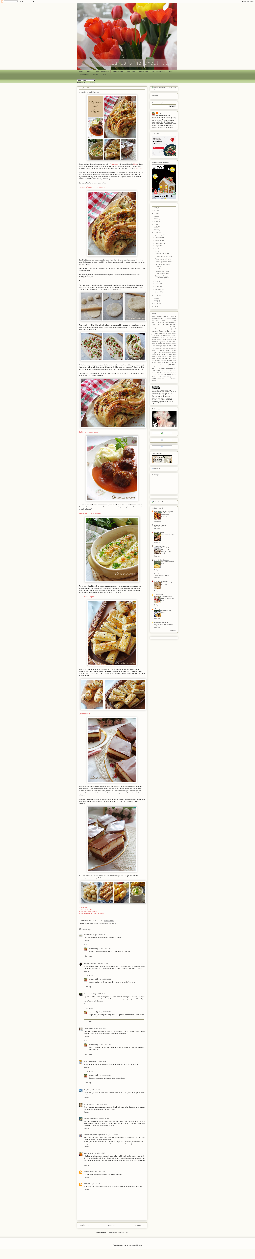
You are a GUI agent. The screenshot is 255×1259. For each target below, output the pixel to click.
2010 (155, 303)
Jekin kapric (158, 609)
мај (156, 281)
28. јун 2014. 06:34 (99, 935)
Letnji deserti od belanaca (163, 269)
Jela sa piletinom (143, 71)
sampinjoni (169, 368)
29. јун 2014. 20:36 (105, 1075)
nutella (153, 358)
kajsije (160, 341)
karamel (174, 341)
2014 (155, 232)
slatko (170, 371)
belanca (158, 320)
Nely (85, 1090)
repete (161, 366)
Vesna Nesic (88, 935)
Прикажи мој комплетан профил (162, 127)
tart (162, 375)
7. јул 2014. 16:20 (96, 1183)
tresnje (169, 377)
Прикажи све (173, 630)
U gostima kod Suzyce (162, 253)
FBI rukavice (89, 923)
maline (164, 352)
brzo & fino (163, 322)
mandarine (168, 352)
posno (168, 362)
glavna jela (105, 923)
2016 (155, 227)
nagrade (169, 356)
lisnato (167, 350)
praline (154, 365)
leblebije (153, 350)
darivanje (159, 327)
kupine (153, 348)
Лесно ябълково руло (167, 534)
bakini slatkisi (168, 318)
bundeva (170, 322)
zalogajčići (170, 378)
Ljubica (174, 350)
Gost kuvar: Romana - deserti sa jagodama (162, 276)
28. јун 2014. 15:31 (99, 994)
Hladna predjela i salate (102, 71)
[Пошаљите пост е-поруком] (101, 920)
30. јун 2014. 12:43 (102, 1118)
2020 (155, 216)
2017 (155, 224)
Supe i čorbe (131, 71)
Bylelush (87, 1183)
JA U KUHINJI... (159, 595)
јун (156, 251)
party (171, 358)
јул (156, 248)
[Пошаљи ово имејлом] (105, 921)
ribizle (168, 367)
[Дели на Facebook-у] (111, 921)
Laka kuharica (88, 1028)
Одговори (87, 940)
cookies (173, 324)
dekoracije (165, 327)
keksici (163, 343)
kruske (164, 347)
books (163, 320)
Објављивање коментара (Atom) (118, 1232)
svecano (157, 375)
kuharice (169, 347)
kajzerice (164, 341)
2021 (155, 213)
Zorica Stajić (88, 994)
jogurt (153, 341)
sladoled (164, 371)
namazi (174, 356)
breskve (174, 320)
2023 (155, 208)
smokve (154, 373)
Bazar (153, 320)
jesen (174, 339)
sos (163, 372)
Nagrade (95, 74)
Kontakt (104, 74)
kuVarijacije (158, 348)
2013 (155, 295)
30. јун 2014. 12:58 (111, 1134)
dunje (170, 329)
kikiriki (174, 343)
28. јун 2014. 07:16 (101, 963)
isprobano (112, 923)
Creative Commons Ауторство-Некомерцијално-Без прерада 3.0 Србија (164, 393)
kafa (156, 341)
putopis (158, 366)
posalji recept (161, 362)
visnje (162, 379)
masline (174, 352)
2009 (155, 306)
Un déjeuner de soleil (161, 622)
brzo (157, 322)
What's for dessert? (90, 1061)
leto (158, 350)
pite (162, 360)
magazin (155, 352)
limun (162, 350)
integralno (173, 336)
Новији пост (84, 1225)
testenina (173, 375)
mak (160, 352)
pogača (154, 362)
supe (174, 373)
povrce (174, 362)
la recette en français (169, 348)
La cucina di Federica (161, 581)
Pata (153, 360)
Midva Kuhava (158, 574)
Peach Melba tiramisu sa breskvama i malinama (167, 514)
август (157, 246)
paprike (158, 358)
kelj (167, 343)
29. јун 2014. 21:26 (93, 1090)
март (157, 286)
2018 (155, 221)
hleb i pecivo (160, 336)
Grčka (165, 333)
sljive (174, 371)
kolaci (169, 345)
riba (165, 367)
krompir (159, 347)
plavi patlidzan (168, 360)
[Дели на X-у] (109, 921)
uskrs (154, 379)
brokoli (153, 322)
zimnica (154, 380)
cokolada (165, 324)
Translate (92, 82)
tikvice (153, 377)
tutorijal (174, 376)
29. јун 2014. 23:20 (101, 1104)
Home (81, 71)
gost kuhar (159, 333)
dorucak (160, 329)
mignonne (92, 948)
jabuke (159, 339)
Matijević (154, 354)
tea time (166, 375)
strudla (171, 372)
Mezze (171, 71)
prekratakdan (88, 1171)
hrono (168, 336)
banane (174, 318)
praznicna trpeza (162, 364)
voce (166, 378)
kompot (174, 345)
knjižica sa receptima (157, 345)
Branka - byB (88, 1153)
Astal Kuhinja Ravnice (161, 560)
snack (159, 373)
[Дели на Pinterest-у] (113, 921)
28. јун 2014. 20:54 (105, 1044)
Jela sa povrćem (84, 74)
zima (174, 379)
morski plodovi (162, 356)
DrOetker (166, 329)
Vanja (158, 379)
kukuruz (174, 347)
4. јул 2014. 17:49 (99, 1171)
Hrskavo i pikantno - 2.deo (163, 256)
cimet (158, 324)
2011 (155, 301)
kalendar (169, 341)
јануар (157, 292)
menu (163, 354)
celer (174, 322)
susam (153, 374)
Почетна (111, 1225)
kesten (170, 343)
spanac (166, 373)
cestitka (153, 324)
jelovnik (169, 339)
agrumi (153, 316)
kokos (164, 345)
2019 (155, 219)
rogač (174, 366)
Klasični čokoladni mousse (161, 575)
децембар (158, 235)
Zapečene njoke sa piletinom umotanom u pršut (167, 598)
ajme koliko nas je (163, 316)
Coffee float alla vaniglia (161, 527)
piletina (157, 360)
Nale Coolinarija (89, 963)
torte (164, 377)
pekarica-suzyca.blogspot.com (94, 1134)
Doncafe (154, 329)
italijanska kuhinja (164, 337)
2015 (155, 230)
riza (172, 367)
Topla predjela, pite (118, 71)
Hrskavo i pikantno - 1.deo (163, 261)
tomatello (159, 376)
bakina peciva (159, 318)
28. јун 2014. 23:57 (104, 1061)
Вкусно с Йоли (159, 532)
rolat (153, 368)
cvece (153, 327)
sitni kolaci (156, 371)
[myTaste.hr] (156, 468)
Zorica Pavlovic (89, 1104)
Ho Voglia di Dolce (160, 525)
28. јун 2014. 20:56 (105, 1012)
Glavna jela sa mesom (158, 71)
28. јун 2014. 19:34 (100, 1028)
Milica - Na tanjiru (90, 1118)
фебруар (158, 289)
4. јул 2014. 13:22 (99, 1153)
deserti (173, 326)
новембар (158, 237)
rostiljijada (158, 368)
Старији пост (140, 1225)
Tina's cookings (159, 546)
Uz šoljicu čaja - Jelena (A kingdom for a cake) (163, 272)
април (157, 284)
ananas (172, 316)
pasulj (174, 358)
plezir (174, 360)
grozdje (153, 335)
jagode (164, 339)
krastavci (154, 347)
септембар (159, 243)
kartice (158, 343)
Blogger (138, 1245)
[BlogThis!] (107, 921)
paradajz (165, 358)
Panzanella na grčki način (163, 259)
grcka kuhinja (172, 333)
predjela (172, 364)
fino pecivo (97, 923)
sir (175, 369)
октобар (158, 240)
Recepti (89, 71)
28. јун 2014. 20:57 (105, 948)
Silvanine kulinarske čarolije (163, 511)
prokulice (154, 366)
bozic (168, 320)
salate (163, 368)
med (158, 354)
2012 (155, 298)
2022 (155, 210)
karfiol (153, 343)
